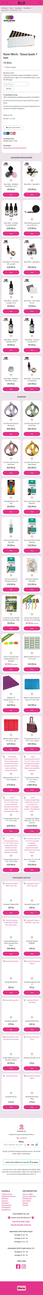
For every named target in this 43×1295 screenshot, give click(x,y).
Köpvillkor (5, 1203)
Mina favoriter (7, 1205)
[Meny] (3, 2)
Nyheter (25, 1205)
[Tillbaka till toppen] (37, 1290)
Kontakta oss (6, 1209)
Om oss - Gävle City (29, 1196)
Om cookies (27, 1201)
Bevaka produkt (8, 73)
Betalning (5, 1198)
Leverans (5, 1201)
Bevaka (8, 88)
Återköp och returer (8, 1196)
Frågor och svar (7, 1194)
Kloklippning (6, 1207)
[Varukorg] (40, 2)
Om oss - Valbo (28, 1194)
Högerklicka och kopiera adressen (14, 148)
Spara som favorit (14, 127)
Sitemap (25, 1203)
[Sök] (7, 3)
